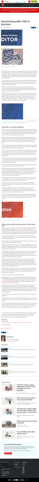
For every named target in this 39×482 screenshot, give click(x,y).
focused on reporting (27, 251)
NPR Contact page (22, 122)
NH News (9, 355)
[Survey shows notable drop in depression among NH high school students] (4, 365)
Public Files (24, 464)
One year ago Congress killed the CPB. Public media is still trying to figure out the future (27, 410)
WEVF (23, 468)
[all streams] (37, 5)
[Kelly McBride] (3, 338)
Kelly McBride (7, 27)
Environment (10, 370)
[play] (3, 5)
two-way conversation (8, 129)
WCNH (23, 466)
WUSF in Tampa (16, 235)
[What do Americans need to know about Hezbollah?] (9, 401)
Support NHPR (8, 453)
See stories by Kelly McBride (13, 341)
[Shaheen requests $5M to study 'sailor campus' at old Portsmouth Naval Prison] (4, 357)
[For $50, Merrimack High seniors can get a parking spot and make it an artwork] (4, 350)
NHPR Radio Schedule (16, 465)
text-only (3, 279)
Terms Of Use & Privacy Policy (24, 462)
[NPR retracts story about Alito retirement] (9, 424)
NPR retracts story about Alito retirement (27, 422)
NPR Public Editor (7, 328)
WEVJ (23, 469)
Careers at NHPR (17, 467)
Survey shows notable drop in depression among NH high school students (20, 364)
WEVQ (23, 472)
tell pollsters (16, 137)
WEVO (23, 471)
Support (34, 1)
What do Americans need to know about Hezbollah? (26, 399)
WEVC (23, 467)
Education (9, 348)
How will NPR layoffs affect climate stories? (26, 433)
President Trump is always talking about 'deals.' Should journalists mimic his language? (26, 387)
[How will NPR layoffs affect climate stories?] (9, 434)
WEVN (23, 470)
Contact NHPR (17, 462)
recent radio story (20, 151)
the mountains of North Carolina (20, 229)
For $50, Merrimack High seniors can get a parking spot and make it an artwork (22, 349)
